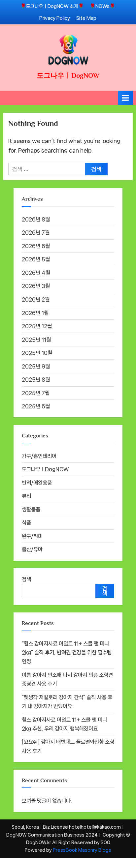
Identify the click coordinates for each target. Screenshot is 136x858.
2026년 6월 (36, 246)
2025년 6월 (36, 406)
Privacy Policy (54, 17)
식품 (26, 522)
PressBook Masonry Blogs (82, 850)
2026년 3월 (36, 286)
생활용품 (31, 509)
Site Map (86, 17)
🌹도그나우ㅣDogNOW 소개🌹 (52, 6)
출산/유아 (32, 549)
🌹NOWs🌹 (102, 6)
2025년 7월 (36, 393)
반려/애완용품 (37, 483)
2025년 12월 (37, 326)
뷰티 (26, 496)
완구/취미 (32, 536)
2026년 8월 (36, 219)
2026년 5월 (36, 259)
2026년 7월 (36, 232)
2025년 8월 (36, 379)
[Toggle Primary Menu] (125, 98)
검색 (26, 579)
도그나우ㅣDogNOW (68, 75)
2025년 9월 (36, 366)
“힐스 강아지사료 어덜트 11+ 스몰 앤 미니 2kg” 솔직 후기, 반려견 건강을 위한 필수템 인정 (67, 653)
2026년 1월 (35, 313)
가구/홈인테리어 (39, 456)
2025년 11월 (36, 339)
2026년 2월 (36, 299)
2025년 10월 (37, 353)
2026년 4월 (36, 273)
